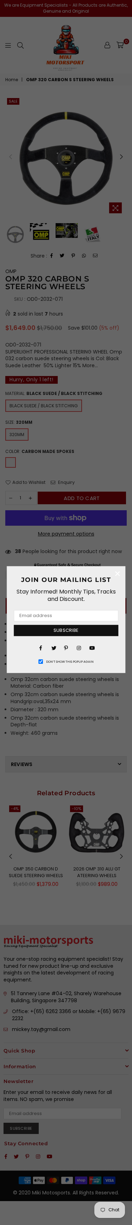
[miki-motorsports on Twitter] (53, 647)
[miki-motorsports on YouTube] (91, 647)
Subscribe (66, 630)
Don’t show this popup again (70, 662)
